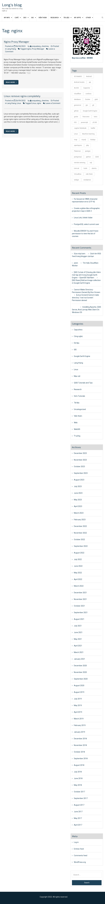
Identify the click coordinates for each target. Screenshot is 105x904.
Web (75, 423)
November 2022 (80, 533)
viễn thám (89, 174)
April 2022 (78, 579)
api (90, 82)
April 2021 (78, 646)
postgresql (78, 157)
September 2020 (81, 679)
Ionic (95, 117)
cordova (88, 94)
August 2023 (79, 480)
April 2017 (78, 825)
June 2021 (78, 632)
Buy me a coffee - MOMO (82, 58)
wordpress (87, 180)
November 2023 (80, 460)
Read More (10, 82)
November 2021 (80, 599)
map (75, 140)
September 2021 (81, 612)
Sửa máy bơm (79, 254)
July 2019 (78, 699)
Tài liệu (66, 18)
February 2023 (80, 520)
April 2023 (78, 506)
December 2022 (80, 526)
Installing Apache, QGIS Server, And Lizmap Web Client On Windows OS (86, 309)
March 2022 (78, 586)
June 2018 (78, 778)
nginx (29, 49)
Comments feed (80, 855)
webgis (76, 180)
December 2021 (80, 593)
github (76, 111)
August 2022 (79, 553)
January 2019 (79, 732)
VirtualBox (77, 174)
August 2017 (79, 805)
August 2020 (79, 685)
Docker (87, 99)
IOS (75, 122)
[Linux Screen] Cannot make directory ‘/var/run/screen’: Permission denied (85, 297)
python (88, 157)
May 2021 (78, 639)
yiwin (76, 263)
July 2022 (78, 559)
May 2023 (78, 500)
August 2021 (79, 619)
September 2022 (81, 546)
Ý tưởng (77, 436)
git (93, 105)
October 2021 (79, 606)
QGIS (97, 157)
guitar (76, 117)
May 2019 (78, 705)
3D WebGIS (78, 76)
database (77, 99)
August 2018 (79, 765)
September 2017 (81, 798)
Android (89, 76)
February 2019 (80, 725)
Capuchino (78, 330)
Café (17, 18)
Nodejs (92, 140)
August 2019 (79, 692)
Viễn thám (43, 18)
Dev (24, 18)
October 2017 (79, 792)
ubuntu (94, 168)
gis (87, 105)
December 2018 (80, 739)
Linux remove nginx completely (22, 96)
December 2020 (80, 666)
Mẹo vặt (77, 376)
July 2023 (78, 486)
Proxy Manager (38, 49)
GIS (32, 18)
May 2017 (78, 818)
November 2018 (80, 745)
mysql (84, 140)
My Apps (77, 18)
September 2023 (81, 473)
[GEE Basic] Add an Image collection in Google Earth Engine (86, 281)
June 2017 (78, 812)
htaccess (86, 117)
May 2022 (78, 573)
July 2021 (78, 626)
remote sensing (79, 162)
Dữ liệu (76, 343)
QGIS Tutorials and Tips (83, 383)
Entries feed (79, 849)
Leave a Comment (52, 103)
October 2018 (79, 752)
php (87, 145)
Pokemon (77, 151)
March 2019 (78, 719)
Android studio (79, 82)
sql (91, 162)
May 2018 (78, 785)
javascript (84, 122)
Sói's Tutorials (79, 396)
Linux (19, 103)
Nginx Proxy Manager (16, 41)
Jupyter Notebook (80, 128)
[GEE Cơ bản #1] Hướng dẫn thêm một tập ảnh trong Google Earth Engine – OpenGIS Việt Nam (86, 275)
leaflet (93, 128)
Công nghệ (78, 336)
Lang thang (11, 49)
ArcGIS (76, 88)
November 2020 (80, 672)
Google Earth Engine (90, 111)
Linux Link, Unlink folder (83, 218)
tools (85, 168)
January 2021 (79, 659)
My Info (7, 18)
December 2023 (80, 453)
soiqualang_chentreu (40, 46)
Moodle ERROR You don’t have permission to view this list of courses (85, 233)
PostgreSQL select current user (86, 224)
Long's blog (12, 4)
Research (55, 18)
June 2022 (78, 566)
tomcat (76, 168)
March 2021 (78, 652)
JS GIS (94, 122)
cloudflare (77, 94)
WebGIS (77, 429)
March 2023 (78, 513)
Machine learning (88, 134)
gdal (96, 99)
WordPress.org (80, 862)
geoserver (77, 105)
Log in (76, 842)
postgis (87, 151)
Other (88, 18)
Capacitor (86, 88)
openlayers (78, 145)
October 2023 (79, 466)
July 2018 (78, 772)
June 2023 (78, 493)
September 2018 (81, 758)
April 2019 (78, 712)
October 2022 (79, 539)
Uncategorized (80, 409)
